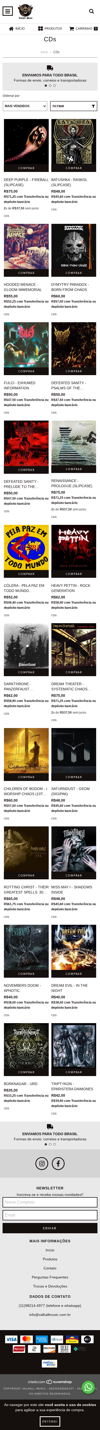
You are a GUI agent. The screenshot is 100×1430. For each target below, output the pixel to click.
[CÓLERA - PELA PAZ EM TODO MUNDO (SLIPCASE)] (26, 547)
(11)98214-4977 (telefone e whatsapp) (50, 1305)
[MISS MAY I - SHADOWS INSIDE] (73, 849)
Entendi (50, 1421)
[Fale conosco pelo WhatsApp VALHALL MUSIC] (88, 1387)
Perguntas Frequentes (50, 1277)
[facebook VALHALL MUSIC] (58, 1163)
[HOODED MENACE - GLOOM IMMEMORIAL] (26, 246)
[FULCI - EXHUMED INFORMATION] (26, 344)
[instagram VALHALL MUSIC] (41, 1163)
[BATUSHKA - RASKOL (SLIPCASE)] (73, 141)
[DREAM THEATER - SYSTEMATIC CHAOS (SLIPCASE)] (73, 645)
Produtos (50, 1259)
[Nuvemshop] (50, 1383)
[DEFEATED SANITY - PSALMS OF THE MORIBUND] (73, 344)
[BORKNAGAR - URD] (26, 1045)
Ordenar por (11, 96)
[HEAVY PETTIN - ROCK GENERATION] (73, 547)
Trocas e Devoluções (50, 1286)
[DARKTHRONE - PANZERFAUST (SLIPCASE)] (26, 645)
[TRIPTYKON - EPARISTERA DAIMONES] (73, 1045)
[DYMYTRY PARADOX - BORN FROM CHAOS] (73, 246)
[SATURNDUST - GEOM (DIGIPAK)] (73, 750)
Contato (50, 1268)
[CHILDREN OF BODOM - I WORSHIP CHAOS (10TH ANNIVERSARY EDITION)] (26, 750)
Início (44, 52)
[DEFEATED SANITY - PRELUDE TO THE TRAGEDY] (26, 443)
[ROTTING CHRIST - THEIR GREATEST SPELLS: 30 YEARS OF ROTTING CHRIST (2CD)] (26, 849)
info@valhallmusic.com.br (50, 1315)
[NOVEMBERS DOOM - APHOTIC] (26, 947)
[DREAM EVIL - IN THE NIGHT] (73, 947)
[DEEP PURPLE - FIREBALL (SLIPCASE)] (26, 141)
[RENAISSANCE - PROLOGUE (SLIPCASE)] (73, 443)
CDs (6, 216)
